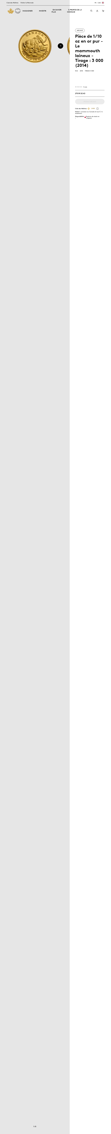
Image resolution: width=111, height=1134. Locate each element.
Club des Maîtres (12, 3)
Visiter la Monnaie (26, 3)
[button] (60, 46)
